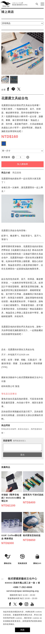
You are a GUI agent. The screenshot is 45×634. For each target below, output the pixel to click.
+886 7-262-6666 (22, 587)
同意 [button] (22, 630)
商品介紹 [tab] (5, 172)
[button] (36, 4)
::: (1, 10)
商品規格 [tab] (16, 172)
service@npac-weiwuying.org (22, 591)
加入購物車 (22, 164)
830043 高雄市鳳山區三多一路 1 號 (22, 583)
